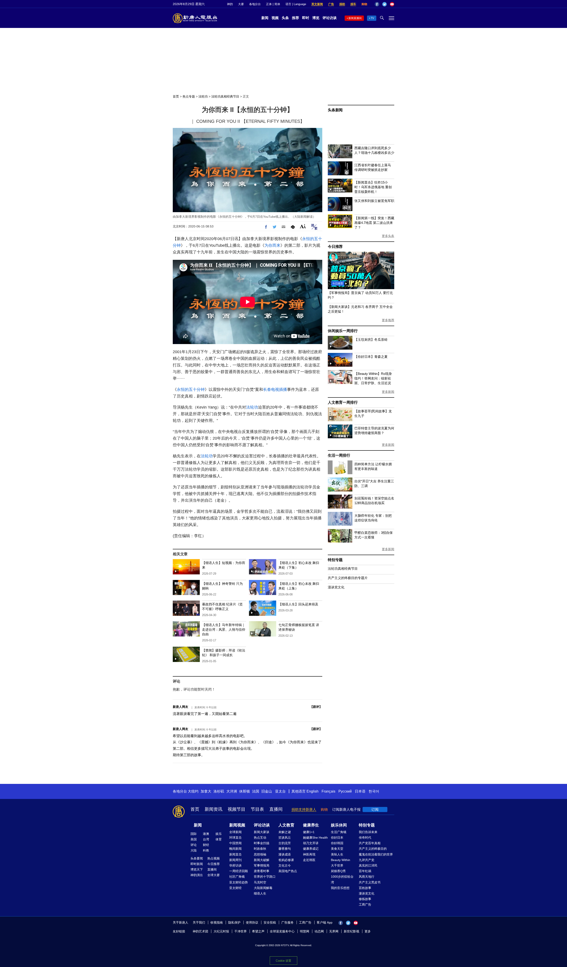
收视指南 (216, 922)
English (312, 791)
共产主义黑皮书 (370, 882)
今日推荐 (335, 247)
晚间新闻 (235, 848)
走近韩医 (309, 860)
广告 (331, 4)
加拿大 (206, 791)
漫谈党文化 (336, 587)
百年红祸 (365, 871)
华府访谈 (235, 865)
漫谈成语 (284, 854)
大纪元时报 (221, 931)
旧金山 (266, 791)
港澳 (206, 834)
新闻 (264, 18)
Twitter (384, 4)
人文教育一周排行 (342, 402)
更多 (368, 931)
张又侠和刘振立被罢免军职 (374, 201)
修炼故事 (365, 899)
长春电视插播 (275, 389)
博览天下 (196, 869)
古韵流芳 (284, 843)
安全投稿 (270, 922)
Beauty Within (340, 860)
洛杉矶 (219, 791)
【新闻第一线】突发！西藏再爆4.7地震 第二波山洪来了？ (374, 222)
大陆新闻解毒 (263, 888)
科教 (206, 850)
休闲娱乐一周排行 (342, 331)
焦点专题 (189, 96)
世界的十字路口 (265, 876)
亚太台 (280, 791)
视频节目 (236, 809)
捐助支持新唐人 (303, 809)
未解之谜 (284, 832)
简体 (277, 4)
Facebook (377, 4)
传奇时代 (365, 837)
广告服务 (287, 922)
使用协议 (252, 922)
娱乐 (219, 834)
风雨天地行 (366, 876)
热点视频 (213, 858)
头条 (285, 18)
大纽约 (193, 791)
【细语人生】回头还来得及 (298, 604)
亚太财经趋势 (238, 882)
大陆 (193, 850)
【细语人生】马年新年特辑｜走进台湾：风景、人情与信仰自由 (223, 629)
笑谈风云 (284, 837)
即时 (305, 18)
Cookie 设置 (283, 960)
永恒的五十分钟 (191, 389)
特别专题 (335, 560)
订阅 (375, 809)
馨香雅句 (284, 848)
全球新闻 (235, 832)
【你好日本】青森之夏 (371, 356)
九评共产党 (366, 860)
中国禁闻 (235, 843)
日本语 (360, 791)
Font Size (303, 226)
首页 (176, 96)
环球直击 (235, 837)
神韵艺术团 (200, 931)
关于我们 (199, 922)
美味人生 (337, 854)
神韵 (230, 4)
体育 (219, 839)
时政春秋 (260, 848)
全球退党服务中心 (282, 931)
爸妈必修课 (286, 860)
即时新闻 (196, 864)
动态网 (319, 931)
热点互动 (260, 837)
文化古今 (284, 865)
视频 (275, 18)
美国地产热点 (287, 871)
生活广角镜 (338, 832)
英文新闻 (317, 4)
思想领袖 (260, 854)
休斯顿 (244, 791)
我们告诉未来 (368, 832)
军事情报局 (261, 865)
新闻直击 (235, 854)
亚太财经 (235, 888)
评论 (193, 845)
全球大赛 (213, 875)
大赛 (241, 4)
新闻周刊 (235, 860)
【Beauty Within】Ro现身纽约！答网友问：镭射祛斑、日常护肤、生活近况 (373, 378)
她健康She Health (315, 837)
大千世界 (337, 865)
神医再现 (309, 854)
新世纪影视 (351, 931)
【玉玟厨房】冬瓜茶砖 (371, 339)
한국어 (374, 791)
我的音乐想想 (340, 888)
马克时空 (260, 882)
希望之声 (258, 931)
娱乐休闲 (339, 825)
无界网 (333, 931)
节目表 (257, 809)
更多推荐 (388, 320)
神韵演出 (196, 875)
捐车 (353, 4)
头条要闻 (196, 858)
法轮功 (203, 96)
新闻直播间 (355, 18)
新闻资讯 (213, 809)
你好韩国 (337, 843)
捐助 (342, 4)
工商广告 (365, 904)
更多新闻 (388, 391)
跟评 (316, 707)
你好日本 (337, 837)
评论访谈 (329, 18)
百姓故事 (365, 888)
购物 (364, 4)
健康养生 (311, 825)
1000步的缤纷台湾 (342, 879)
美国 (193, 839)
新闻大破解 (261, 860)
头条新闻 (335, 110)
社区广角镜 (237, 876)
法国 (255, 791)
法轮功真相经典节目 (225, 96)
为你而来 (272, 245)
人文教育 (286, 825)
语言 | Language (295, 4)
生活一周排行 (339, 455)
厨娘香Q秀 (338, 871)
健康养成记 (310, 848)
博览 (315, 18)
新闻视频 (237, 825)
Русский (345, 791)
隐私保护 (234, 922)
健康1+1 (309, 832)
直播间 (276, 809)
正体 (269, 4)
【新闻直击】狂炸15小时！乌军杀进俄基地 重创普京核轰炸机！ (373, 187)
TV (372, 18)
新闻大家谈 (261, 832)
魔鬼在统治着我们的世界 (376, 854)
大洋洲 (231, 791)
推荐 (295, 18)
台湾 (206, 839)
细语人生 (260, 893)
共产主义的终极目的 (373, 848)
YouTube (392, 4)
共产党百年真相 (370, 843)
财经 (206, 845)
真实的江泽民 (368, 865)
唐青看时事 (261, 871)
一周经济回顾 (238, 871)
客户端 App (324, 922)
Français (328, 791)
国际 (193, 834)
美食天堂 (337, 848)
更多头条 (388, 236)
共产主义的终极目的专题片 (348, 578)
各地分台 (255, 4)
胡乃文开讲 (310, 843)
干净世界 (240, 931)
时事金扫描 (261, 843)
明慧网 (304, 931)
